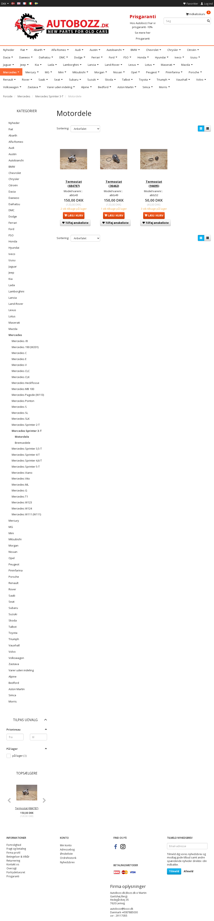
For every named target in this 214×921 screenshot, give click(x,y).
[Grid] (201, 128)
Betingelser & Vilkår (17, 856)
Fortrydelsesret (15, 872)
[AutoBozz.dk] (62, 25)
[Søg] (208, 21)
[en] (19, 3)
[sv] (36, 3)
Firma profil (13, 852)
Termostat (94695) (154, 184)
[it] (30, 3)
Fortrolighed (13, 844)
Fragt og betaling (16, 848)
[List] (207, 128)
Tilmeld (174, 871)
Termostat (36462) (114, 184)
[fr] (25, 3)
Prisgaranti (143, 38)
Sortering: (63, 128)
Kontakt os (12, 864)
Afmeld (188, 871)
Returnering (13, 860)
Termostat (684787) (26, 808)
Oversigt (11, 868)
